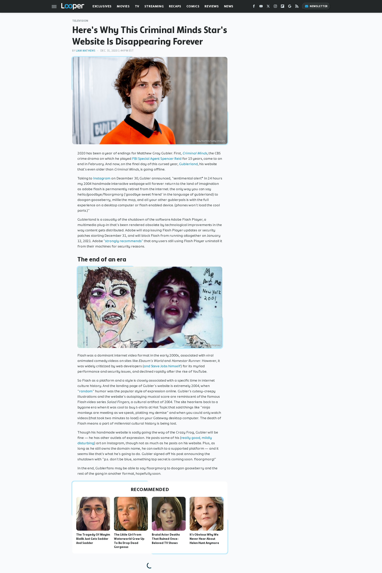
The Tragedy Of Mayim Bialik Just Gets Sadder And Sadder (93, 539)
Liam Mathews (85, 50)
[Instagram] (275, 7)
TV (137, 6)
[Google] (290, 7)
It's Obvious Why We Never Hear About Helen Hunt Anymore (204, 539)
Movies (123, 6)
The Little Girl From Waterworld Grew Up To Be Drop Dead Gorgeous (129, 541)
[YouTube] (261, 7)
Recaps (175, 6)
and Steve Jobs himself (162, 366)
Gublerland (188, 164)
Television (80, 20)
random (86, 391)
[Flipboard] (283, 7)
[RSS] (297, 7)
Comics (193, 6)
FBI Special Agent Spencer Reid (156, 158)
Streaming (154, 6)
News (228, 6)
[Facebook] (254, 7)
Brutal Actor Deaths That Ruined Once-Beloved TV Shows (166, 539)
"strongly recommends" (123, 241)
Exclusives (102, 6)
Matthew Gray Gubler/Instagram (202, 345)
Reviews (212, 6)
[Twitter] (268, 7)
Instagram (101, 178)
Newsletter (319, 6)
